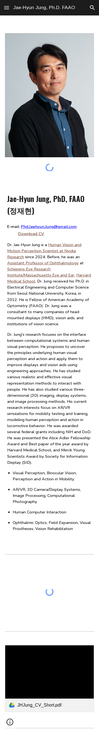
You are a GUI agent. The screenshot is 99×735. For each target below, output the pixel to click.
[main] (49, 361)
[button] (6, 7)
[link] (49, 678)
